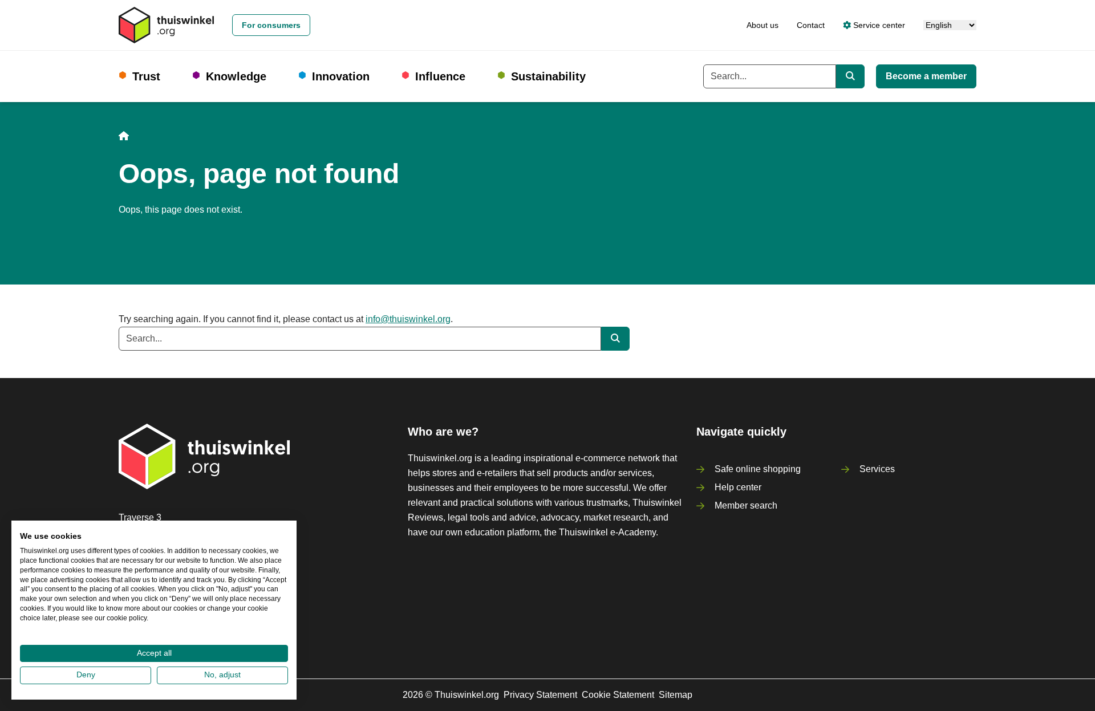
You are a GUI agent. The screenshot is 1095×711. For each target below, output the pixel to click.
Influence (440, 76)
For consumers (271, 25)
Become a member (926, 76)
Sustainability (548, 76)
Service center (878, 25)
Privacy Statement (540, 695)
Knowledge (236, 76)
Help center (738, 487)
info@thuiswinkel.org (408, 319)
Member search (746, 505)
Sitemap (675, 695)
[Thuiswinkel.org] (166, 25)
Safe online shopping (758, 469)
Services (877, 469)
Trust (146, 76)
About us (762, 25)
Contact (811, 25)
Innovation (341, 76)
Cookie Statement (618, 695)
